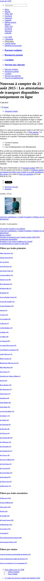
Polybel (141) (4, 511)
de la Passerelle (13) (5, 446)
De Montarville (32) (5, 288)
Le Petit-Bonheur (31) (6, 328)
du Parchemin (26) (5, 477)
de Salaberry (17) (5, 415)
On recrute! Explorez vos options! (12, 229)
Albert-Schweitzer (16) (6, 253)
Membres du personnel (13, 46)
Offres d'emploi (13, 572)
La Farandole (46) (5, 319)
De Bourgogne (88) (5, 279)
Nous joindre (12, 574)
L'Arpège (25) (4, 315)
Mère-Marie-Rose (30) (6, 367)
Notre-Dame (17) (5, 372)
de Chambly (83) (5, 515)
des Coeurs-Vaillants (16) (7, 459)
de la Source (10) (5, 455)
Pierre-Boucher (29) (5, 385)
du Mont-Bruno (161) (6, 524)
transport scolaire (29, 168)
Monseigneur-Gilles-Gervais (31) (9, 363)
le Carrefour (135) (5, 529)
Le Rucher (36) (4, 332)
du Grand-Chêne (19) (6, 472)
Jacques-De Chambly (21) (7, 301)
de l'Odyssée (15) (5, 433)
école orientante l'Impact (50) (8, 542)
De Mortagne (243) (5, 498)
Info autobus (33, 132)
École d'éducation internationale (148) (11, 537)
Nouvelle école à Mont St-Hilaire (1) (10, 376)
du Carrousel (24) (5, 468)
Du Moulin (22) (4, 293)
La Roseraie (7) (4, 323)
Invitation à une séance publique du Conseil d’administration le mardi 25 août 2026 (16, 242)
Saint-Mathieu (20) (5, 402)
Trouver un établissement (14, 78)
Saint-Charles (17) (5, 394)
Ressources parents (14, 55)
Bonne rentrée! (5, 235)
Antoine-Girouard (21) (6, 257)
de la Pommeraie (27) (6, 451)
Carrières (9, 60)
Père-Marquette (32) (6, 389)
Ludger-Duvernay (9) (6, 354)
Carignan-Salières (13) (6, 275)
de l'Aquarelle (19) (5, 424)
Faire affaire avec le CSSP (14, 570)
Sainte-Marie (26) (5, 407)
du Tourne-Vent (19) (5, 481)
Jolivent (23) (3, 310)
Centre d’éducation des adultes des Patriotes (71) (14, 558)
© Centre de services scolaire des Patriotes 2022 (22, 578)
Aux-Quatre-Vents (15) (6, 271)
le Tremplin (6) (4, 533)
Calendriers (9, 39)
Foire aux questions (26, 174)
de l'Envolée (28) (5, 429)
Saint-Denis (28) (4, 398)
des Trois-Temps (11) (5, 464)
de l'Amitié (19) (4, 420)
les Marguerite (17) (5, 486)
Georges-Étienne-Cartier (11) (8, 297)
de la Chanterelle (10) (6, 437)
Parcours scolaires (13, 50)
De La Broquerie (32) (6, 284)
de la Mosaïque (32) (5, 442)
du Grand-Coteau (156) (6, 520)
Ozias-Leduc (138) (5, 507)
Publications (9, 41)
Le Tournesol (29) (5, 341)
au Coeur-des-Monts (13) (7, 411)
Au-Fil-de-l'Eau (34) (5, 266)
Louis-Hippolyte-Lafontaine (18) (9, 350)
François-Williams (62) (6, 502)
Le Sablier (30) (4, 336)
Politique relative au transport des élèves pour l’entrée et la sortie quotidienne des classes (22, 172)
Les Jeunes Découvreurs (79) (8, 345)
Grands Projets (10, 43)
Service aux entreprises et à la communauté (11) (13, 563)
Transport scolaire (11, 111)
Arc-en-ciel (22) (4, 262)
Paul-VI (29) (3, 380)
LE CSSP (8, 37)
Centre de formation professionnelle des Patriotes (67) (15, 554)
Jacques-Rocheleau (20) (6, 306)
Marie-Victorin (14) (5, 358)
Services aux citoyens (15, 64)
